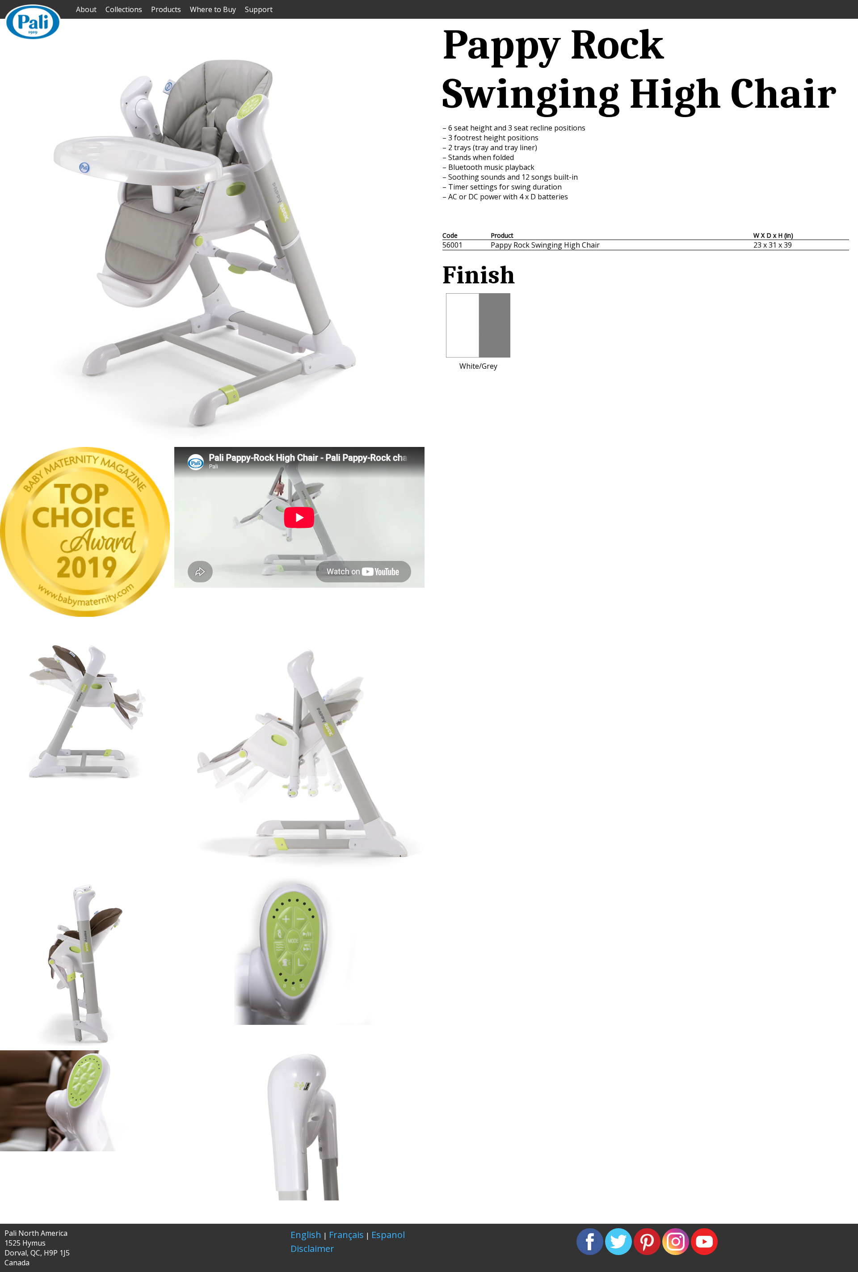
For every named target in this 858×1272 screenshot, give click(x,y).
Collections (123, 9)
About (86, 9)
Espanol (388, 1235)
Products (166, 9)
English (305, 1235)
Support (259, 9)
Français (346, 1235)
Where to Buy (213, 9)
